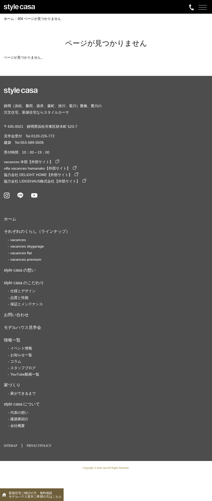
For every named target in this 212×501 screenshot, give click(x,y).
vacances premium (25, 259)
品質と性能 (19, 298)
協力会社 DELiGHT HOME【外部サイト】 (38, 175)
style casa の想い (20, 270)
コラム (15, 361)
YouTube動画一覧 (24, 374)
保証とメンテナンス (26, 304)
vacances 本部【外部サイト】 (28, 162)
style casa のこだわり (24, 283)
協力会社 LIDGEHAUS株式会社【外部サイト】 (42, 181)
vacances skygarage (27, 246)
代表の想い (19, 412)
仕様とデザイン (23, 291)
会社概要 (17, 426)
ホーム (10, 219)
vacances (18, 240)
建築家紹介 (19, 419)
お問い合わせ (16, 315)
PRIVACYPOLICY (39, 446)
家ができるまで (23, 393)
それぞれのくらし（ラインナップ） (37, 231)
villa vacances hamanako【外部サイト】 (37, 168)
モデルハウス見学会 (22, 327)
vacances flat (21, 253)
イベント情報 (21, 348)
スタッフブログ (23, 368)
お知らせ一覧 (21, 355)
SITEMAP (10, 446)
